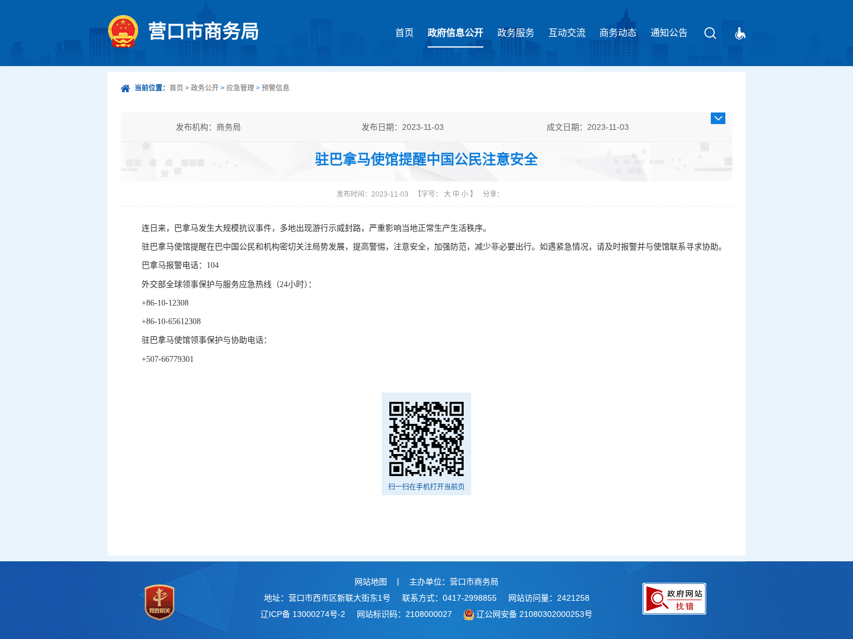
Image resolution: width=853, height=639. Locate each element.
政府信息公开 (455, 33)
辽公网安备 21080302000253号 (534, 614)
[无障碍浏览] (740, 33)
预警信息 (276, 88)
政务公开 (205, 88)
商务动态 (618, 33)
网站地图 (371, 581)
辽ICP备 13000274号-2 (303, 614)
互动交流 (566, 33)
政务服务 (515, 33)
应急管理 (240, 88)
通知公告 (669, 33)
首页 (404, 33)
